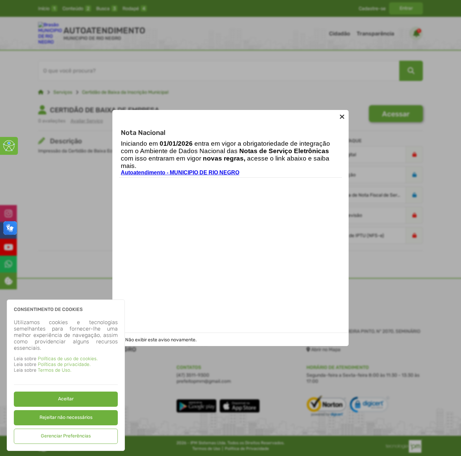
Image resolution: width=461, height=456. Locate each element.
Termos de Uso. (54, 370)
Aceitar (66, 399)
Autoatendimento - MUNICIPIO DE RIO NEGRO (180, 172)
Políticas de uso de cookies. (68, 359)
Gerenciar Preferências (66, 436)
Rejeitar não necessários (65, 417)
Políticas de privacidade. (64, 364)
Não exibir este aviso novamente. (161, 340)
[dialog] (66, 375)
